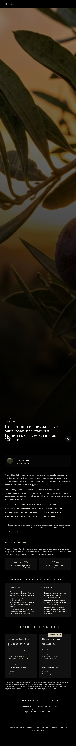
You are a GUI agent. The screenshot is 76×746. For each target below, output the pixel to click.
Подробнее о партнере (22, 463)
